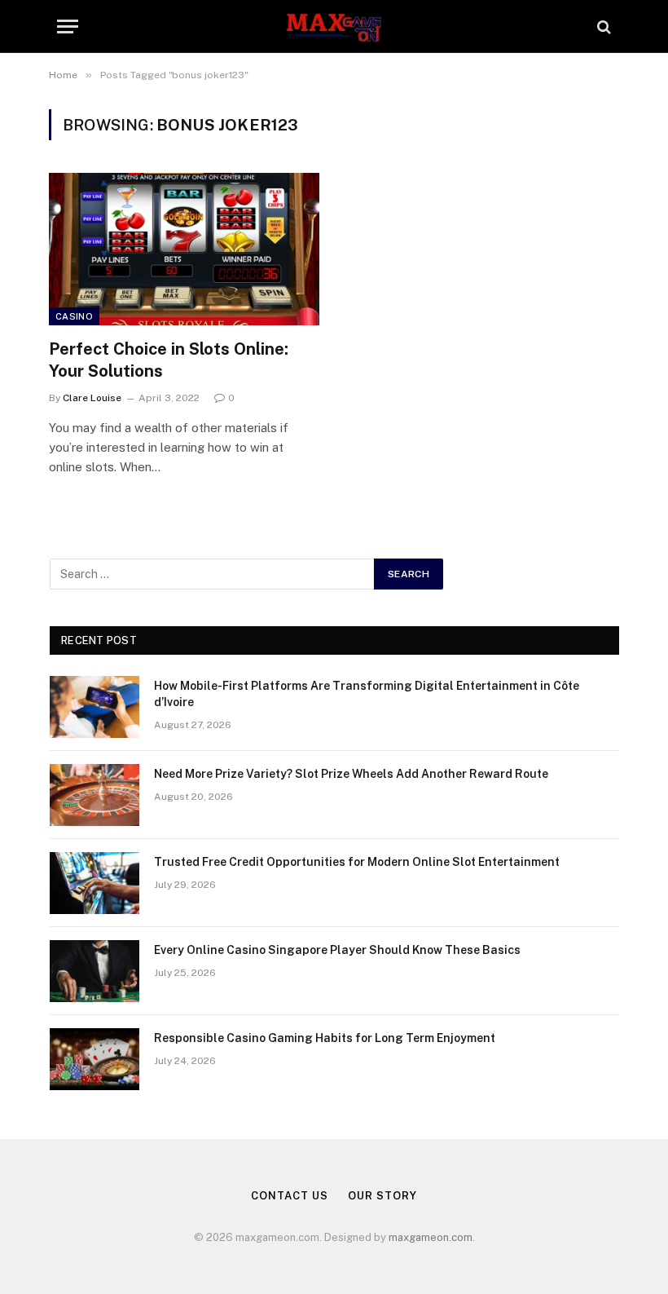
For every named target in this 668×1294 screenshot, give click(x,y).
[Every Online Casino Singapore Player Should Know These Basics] (94, 971)
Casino (74, 316)
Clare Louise (92, 398)
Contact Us (289, 1196)
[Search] (602, 26)
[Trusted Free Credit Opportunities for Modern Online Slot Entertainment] (94, 883)
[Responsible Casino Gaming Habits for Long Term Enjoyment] (94, 1059)
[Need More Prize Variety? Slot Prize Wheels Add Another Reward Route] (94, 795)
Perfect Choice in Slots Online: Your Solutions (168, 360)
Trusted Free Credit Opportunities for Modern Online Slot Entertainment (357, 861)
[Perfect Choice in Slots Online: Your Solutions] (184, 249)
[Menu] (67, 26)
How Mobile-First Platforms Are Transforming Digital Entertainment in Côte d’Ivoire (366, 694)
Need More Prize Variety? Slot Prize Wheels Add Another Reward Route (351, 773)
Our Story (382, 1196)
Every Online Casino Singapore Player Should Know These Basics (337, 949)
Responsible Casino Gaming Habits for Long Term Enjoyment (324, 1037)
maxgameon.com (430, 1237)
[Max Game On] (334, 26)
